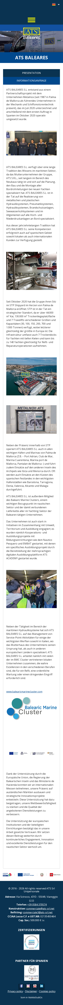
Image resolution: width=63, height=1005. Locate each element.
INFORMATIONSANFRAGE (31, 80)
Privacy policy (15, 991)
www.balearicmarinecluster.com (24, 691)
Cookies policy (47, 991)
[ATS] (31, 9)
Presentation (31, 73)
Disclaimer (31, 991)
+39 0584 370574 (37, 904)
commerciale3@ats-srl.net (37, 912)
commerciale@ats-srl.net (40, 908)
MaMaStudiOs (35, 997)
